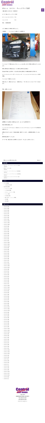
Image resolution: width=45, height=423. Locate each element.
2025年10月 (6, 224)
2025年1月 (5, 240)
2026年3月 (5, 215)
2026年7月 (5, 208)
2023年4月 (5, 278)
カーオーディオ (7, 188)
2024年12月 (6, 242)
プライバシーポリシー (22, 401)
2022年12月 (6, 285)
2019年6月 (5, 360)
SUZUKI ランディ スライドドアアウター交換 (11, 176)
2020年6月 (5, 339)
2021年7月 (5, 315)
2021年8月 (5, 314)
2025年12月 (6, 220)
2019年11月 (6, 351)
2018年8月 (5, 378)
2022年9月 (5, 290)
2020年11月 (6, 330)
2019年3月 (5, 366)
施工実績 (5, 186)
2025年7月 (5, 229)
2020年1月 (5, 348)
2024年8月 (5, 249)
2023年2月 (5, 281)
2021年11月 (6, 308)
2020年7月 (5, 337)
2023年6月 (5, 274)
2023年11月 (6, 265)
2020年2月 (5, 346)
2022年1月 (5, 305)
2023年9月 (5, 269)
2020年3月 (5, 344)
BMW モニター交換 (7, 168)
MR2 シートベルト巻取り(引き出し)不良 (10, 160)
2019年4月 (5, 364)
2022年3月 (5, 301)
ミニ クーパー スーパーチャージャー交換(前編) (12, 173)
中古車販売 (7, 195)
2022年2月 (5, 303)
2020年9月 (5, 333)
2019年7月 (5, 358)
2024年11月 (6, 244)
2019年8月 (5, 357)
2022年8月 (5, 292)
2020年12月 (6, 328)
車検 (5, 201)
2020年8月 (5, 335)
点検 (5, 199)
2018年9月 (5, 376)
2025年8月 (5, 228)
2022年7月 (5, 294)
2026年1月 (5, 219)
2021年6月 (5, 317)
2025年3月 (5, 237)
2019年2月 (5, 367)
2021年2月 (5, 324)
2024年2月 (5, 260)
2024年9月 (5, 247)
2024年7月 (5, 251)
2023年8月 (5, 271)
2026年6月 (5, 210)
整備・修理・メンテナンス (9, 197)
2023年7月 (5, 272)
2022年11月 (6, 287)
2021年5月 (5, 319)
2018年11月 (6, 373)
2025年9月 (5, 226)
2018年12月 (6, 371)
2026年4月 (5, 213)
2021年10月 (6, 310)
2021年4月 (5, 321)
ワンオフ (6, 193)
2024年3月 (5, 258)
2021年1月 (5, 326)
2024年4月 (5, 256)
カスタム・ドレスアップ (9, 192)
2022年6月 (5, 296)
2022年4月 (5, 299)
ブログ (5, 183)
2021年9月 (5, 312)
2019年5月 (5, 362)
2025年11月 (6, 222)
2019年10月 (6, 353)
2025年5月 (5, 233)
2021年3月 (5, 323)
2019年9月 (5, 355)
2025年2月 (5, 238)
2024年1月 (5, 262)
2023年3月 (5, 280)
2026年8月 (5, 206)
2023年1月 (5, 283)
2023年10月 (6, 267)
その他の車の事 (7, 184)
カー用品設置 (7, 190)
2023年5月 (5, 276)
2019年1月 (5, 369)
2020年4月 (5, 342)
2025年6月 (5, 231)
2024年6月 (5, 253)
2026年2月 (5, 217)
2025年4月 (5, 235)
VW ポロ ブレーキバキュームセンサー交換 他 (12, 165)
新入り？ (38, 160)
